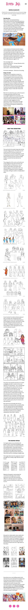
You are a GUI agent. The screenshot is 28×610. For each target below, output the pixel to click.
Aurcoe (5, 64)
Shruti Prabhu (7, 66)
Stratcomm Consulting (19, 70)
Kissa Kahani (21, 22)
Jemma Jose (6, 67)
